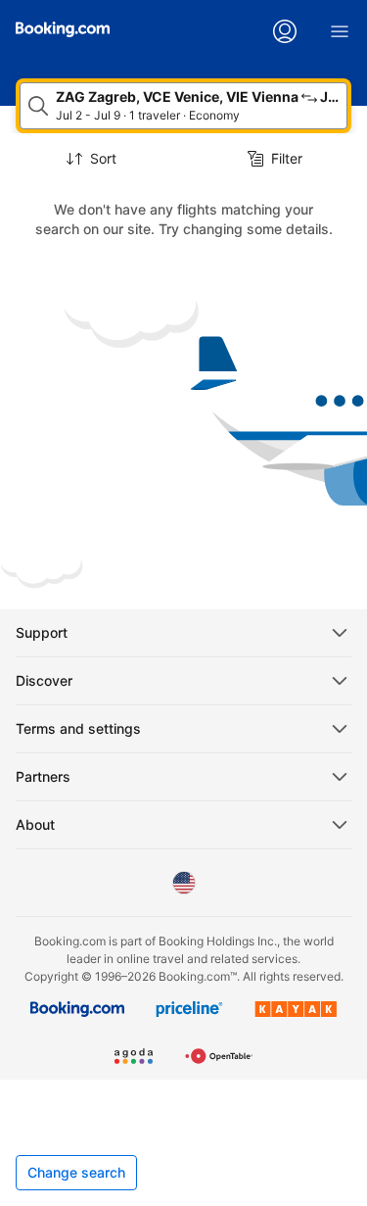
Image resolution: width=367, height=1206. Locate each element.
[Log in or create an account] (284, 31)
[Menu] (339, 31)
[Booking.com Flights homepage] (63, 29)
